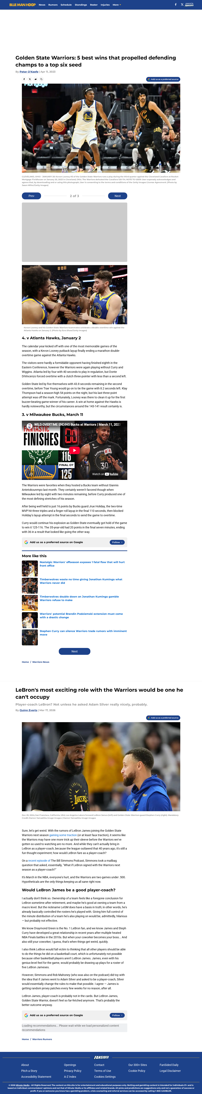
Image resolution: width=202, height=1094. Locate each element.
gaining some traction (63, 835)
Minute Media (22, 1085)
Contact (99, 1065)
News (42, 4)
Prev (31, 196)
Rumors (52, 4)
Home (25, 662)
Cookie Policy (136, 1070)
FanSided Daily (169, 1065)
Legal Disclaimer (170, 1070)
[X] (182, 4)
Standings (81, 4)
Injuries (105, 4)
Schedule (66, 4)
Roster (94, 4)
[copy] (41, 79)
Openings (70, 1065)
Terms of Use (102, 1070)
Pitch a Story (29, 1070)
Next (118, 196)
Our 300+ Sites (137, 1065)
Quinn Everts (28, 710)
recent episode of (39, 860)
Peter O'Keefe (29, 71)
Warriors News (40, 662)
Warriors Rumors (42, 1039)
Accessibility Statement (36, 1076)
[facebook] (175, 4)
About (25, 1065)
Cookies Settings (105, 1076)
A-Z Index (70, 1076)
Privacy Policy (72, 1070)
